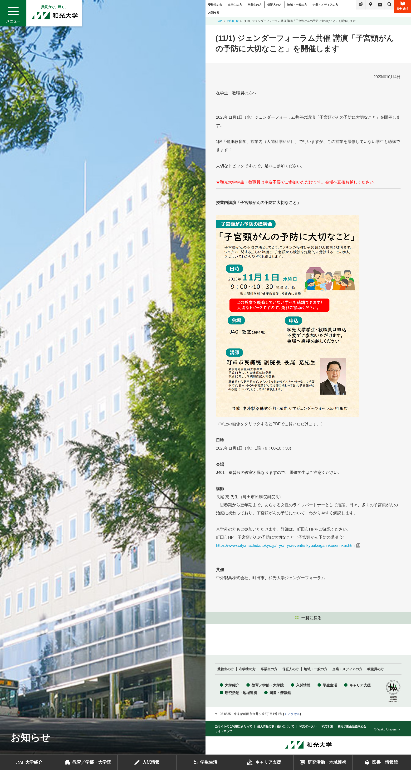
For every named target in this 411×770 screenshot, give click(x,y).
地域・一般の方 (297, 4)
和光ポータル (307, 726)
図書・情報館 (280, 693)
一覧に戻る (311, 618)
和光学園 (327, 726)
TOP (219, 21)
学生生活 (330, 685)
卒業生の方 (255, 4)
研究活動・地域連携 (241, 693)
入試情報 (303, 685)
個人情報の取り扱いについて (275, 726)
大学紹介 (232, 685)
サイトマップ (223, 731)
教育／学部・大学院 (268, 685)
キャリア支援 (360, 685)
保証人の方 (274, 4)
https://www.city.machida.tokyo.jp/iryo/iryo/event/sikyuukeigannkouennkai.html (286, 545)
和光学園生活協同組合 (352, 726)
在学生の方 (235, 4)
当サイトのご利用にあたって (233, 726)
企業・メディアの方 (325, 4)
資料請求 (402, 8)
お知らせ (214, 12)
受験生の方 (215, 4)
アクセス (294, 714)
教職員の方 (375, 669)
